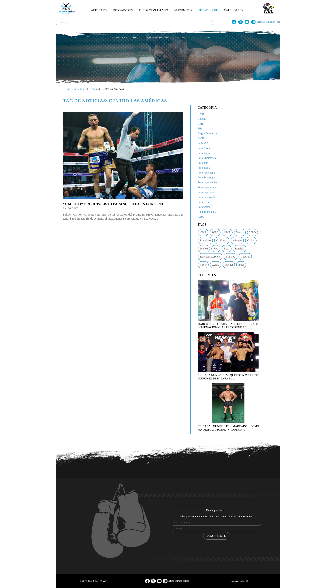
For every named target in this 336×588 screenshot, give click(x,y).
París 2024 (203, 143)
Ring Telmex (65, 8)
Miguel (229, 264)
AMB (201, 113)
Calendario (233, 10)
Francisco (205, 240)
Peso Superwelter (207, 197)
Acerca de (99, 10)
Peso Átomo (204, 148)
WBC (201, 216)
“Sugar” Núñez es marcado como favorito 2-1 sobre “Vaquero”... (228, 428)
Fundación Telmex (153, 10)
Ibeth (241, 264)
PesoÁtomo (204, 206)
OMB (201, 138)
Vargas (240, 232)
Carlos (250, 240)
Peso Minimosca (207, 157)
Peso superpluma (207, 192)
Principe (230, 256)
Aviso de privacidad (240, 581)
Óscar (203, 264)
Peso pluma (204, 167)
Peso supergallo (206, 172)
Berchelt (239, 248)
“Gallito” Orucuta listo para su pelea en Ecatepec (113, 204)
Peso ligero (204, 153)
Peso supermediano (208, 182)
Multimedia (183, 10)
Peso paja (203, 162)
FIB (200, 128)
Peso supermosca (207, 187)
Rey (216, 248)
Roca (226, 248)
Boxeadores (123, 10)
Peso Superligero (207, 177)
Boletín (202, 118)
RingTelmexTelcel (210, 256)
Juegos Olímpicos (207, 133)
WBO (252, 232)
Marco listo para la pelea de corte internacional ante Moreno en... (228, 325)
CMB (201, 123)
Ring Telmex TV (207, 211)
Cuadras (245, 256)
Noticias (208, 10)
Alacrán (237, 240)
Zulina (215, 264)
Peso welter (204, 201)
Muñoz (204, 248)
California (221, 240)
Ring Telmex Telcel (75, 88)
